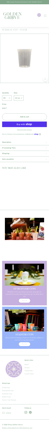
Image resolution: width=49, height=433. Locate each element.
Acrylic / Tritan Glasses (9, 400)
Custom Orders (29, 374)
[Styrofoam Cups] (24, 275)
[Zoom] (45, 79)
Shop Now (24, 255)
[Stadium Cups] (24, 320)
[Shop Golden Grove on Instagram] (25, 412)
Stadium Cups (6, 397)
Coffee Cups (6, 387)
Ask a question (8, 159)
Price (4, 104)
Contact (27, 368)
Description (6, 142)
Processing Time (8, 148)
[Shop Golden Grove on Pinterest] (30, 412)
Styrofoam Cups (7, 394)
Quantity (5, 93)
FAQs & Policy (28, 371)
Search (26, 364)
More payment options (24, 129)
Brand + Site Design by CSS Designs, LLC (17, 428)
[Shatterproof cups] (24, 229)
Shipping (5, 153)
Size (15, 93)
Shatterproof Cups (8, 390)
